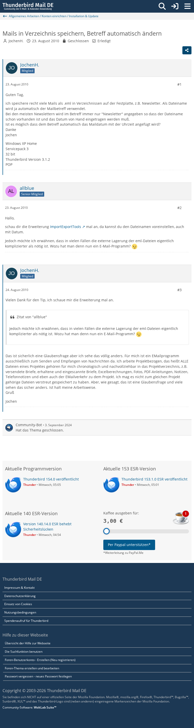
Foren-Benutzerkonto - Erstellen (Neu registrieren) (40, 660)
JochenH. (16, 40)
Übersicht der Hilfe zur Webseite (28, 643)
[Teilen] (186, 50)
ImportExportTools (65, 226)
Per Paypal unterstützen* (129, 544)
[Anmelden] (175, 6)
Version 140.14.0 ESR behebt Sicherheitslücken (47, 526)
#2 (179, 207)
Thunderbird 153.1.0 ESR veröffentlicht (154, 479)
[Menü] (187, 6)
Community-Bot (29, 424)
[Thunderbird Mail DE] (28, 6)
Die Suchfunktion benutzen (23, 651)
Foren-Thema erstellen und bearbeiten (32, 668)
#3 (179, 289)
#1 (179, 84)
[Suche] (162, 6)
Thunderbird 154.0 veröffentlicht (51, 479)
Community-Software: (29, 707)
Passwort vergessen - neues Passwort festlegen (38, 676)
